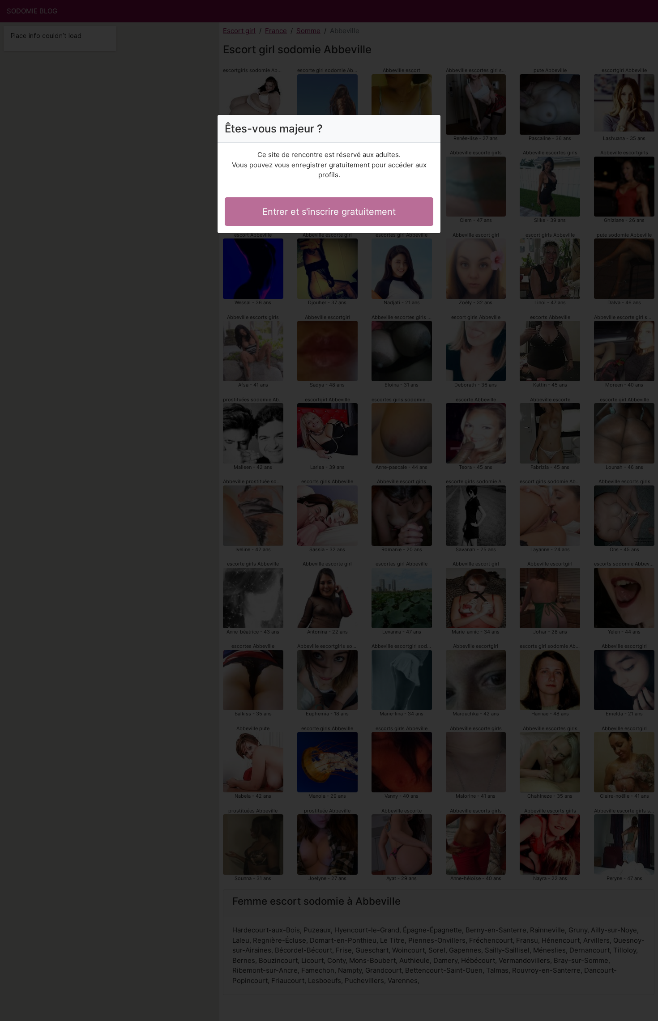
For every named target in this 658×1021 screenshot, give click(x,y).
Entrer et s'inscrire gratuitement (329, 211)
